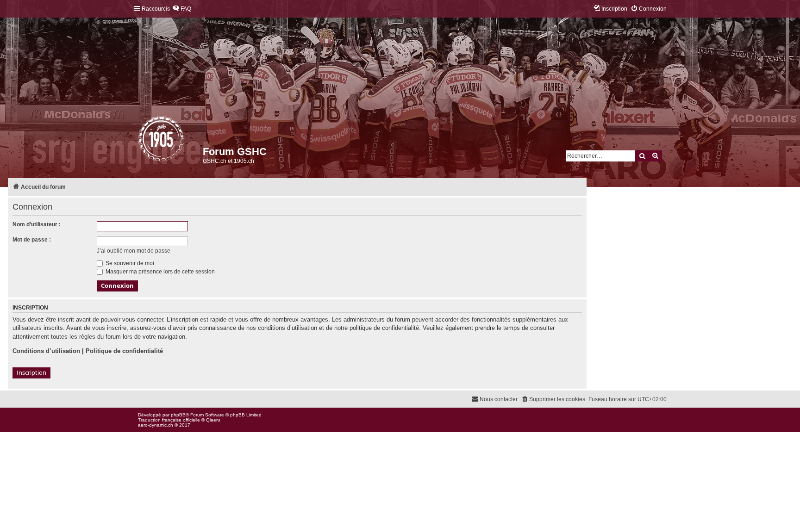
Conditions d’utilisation (46, 350)
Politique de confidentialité (124, 350)
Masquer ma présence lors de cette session (159, 271)
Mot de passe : (31, 239)
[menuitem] (181, 9)
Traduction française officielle (169, 419)
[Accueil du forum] (138, 141)
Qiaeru (213, 419)
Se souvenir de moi (129, 263)
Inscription (31, 372)
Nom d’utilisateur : (36, 224)
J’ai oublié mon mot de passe (133, 251)
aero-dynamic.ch (155, 425)
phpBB (178, 414)
